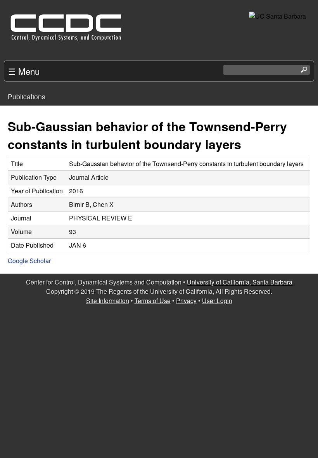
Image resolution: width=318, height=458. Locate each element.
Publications (26, 96)
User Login (217, 300)
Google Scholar (29, 260)
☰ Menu (24, 71)
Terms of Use (153, 300)
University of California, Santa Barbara (239, 282)
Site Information (107, 300)
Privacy (186, 300)
